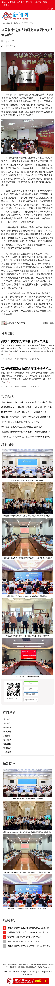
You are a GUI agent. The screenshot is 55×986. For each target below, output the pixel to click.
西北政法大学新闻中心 (16, 323)
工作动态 (20, 2)
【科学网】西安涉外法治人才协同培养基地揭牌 (21, 422)
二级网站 (37, 2)
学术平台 (25, 23)
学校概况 (11, 2)
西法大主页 (48, 9)
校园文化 (7, 744)
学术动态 (9, 359)
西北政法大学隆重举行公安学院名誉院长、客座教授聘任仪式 (29, 946)
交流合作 (7, 736)
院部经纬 (7, 728)
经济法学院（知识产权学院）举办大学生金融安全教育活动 (25, 437)
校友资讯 (7, 740)
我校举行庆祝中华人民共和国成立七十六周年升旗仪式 (23, 412)
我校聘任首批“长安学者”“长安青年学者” (24, 937)
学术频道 (17, 23)
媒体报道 (7, 748)
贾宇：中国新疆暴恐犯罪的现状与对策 (23, 942)
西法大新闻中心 (31, 699)
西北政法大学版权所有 (11, 972)
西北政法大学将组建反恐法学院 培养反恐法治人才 (28, 928)
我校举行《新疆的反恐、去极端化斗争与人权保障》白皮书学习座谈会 (29, 932)
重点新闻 (7, 719)
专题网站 (5, 5)
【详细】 (8, 355)
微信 (30, 683)
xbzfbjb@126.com (43, 967)
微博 (30, 688)
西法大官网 (30, 694)
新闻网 (29, 2)
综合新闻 (7, 723)
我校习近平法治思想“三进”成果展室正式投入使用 (21, 427)
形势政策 (7, 752)
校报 (45, 2)
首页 (4, 2)
